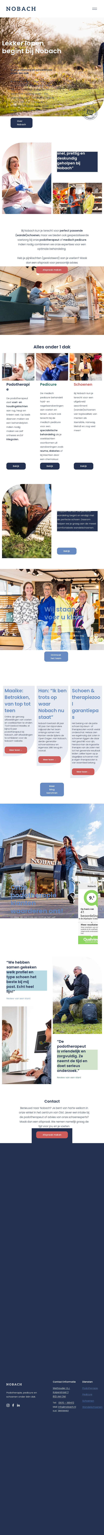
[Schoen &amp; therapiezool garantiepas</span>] (86, 683)
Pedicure (87, 1394)
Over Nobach (21, 123)
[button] (97, 677)
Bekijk (16, 466)
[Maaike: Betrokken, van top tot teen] (19, 683)
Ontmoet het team (56, 656)
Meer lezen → (15, 750)
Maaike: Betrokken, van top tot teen (18, 700)
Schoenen (88, 1400)
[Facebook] (13, 1405)
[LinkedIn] (18, 1405)
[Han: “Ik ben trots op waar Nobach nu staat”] (52, 683)
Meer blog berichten (52, 789)
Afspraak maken (52, 269)
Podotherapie (90, 1388)
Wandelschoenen (92, 1407)
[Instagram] (8, 1405)
